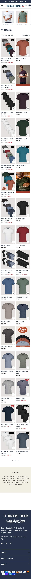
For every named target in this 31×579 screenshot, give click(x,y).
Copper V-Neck (21, 58)
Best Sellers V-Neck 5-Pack (6, 220)
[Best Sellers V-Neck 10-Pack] (8, 259)
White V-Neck (5, 245)
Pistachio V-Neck (22, 297)
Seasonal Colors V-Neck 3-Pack (8, 193)
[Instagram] (12, 544)
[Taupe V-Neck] (8, 310)
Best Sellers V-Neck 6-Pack (6, 86)
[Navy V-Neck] (23, 310)
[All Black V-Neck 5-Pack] (8, 101)
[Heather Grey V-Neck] (8, 387)
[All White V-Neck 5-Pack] (8, 127)
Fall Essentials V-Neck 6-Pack (8, 59)
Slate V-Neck (20, 398)
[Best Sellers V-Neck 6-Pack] (8, 74)
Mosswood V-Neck (21, 139)
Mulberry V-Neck (21, 112)
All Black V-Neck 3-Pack (22, 426)
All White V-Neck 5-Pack (7, 139)
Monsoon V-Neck (6, 297)
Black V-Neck (20, 219)
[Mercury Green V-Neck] (23, 360)
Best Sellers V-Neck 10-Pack (6, 271)
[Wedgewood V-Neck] (8, 360)
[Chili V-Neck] (23, 234)
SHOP (3, 552)
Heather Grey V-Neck (6, 399)
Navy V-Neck (20, 322)
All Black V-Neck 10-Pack (22, 271)
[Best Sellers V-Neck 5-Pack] (8, 207)
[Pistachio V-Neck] (23, 286)
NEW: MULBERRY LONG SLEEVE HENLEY (15, 1)
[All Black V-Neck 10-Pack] (23, 259)
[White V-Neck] (8, 234)
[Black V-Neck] (23, 207)
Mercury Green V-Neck (22, 372)
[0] (29, 5)
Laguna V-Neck (21, 165)
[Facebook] (3, 544)
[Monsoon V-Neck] (8, 286)
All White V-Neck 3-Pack (7, 452)
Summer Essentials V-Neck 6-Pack (7, 166)
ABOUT (4, 564)
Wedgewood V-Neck (7, 371)
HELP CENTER (7, 558)
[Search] (26, 5)
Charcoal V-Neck (6, 346)
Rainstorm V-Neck (22, 451)
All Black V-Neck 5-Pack (7, 113)
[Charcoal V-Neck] (8, 335)
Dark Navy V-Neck (7, 425)
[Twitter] (7, 544)
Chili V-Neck (20, 245)
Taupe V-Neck (5, 322)
